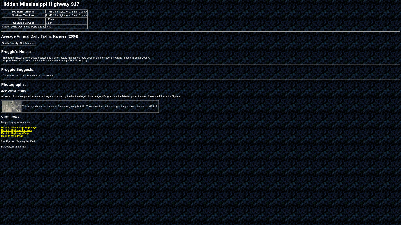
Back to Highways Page (15, 133)
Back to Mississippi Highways (19, 127)
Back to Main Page (12, 136)
